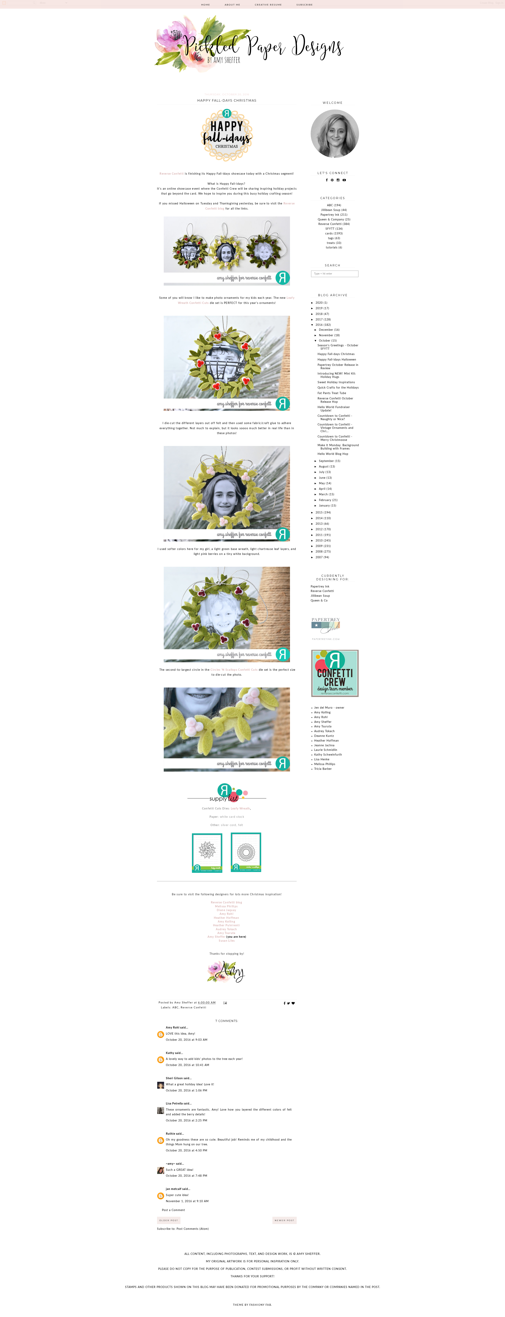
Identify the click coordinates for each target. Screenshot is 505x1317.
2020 (320, 303)
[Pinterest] (332, 180)
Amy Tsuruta (226, 933)
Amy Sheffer (216, 937)
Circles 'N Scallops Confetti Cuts (234, 670)
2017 (320, 319)
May (322, 483)
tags (331, 238)
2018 (320, 314)
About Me (232, 5)
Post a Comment (173, 1210)
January (325, 505)
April (322, 489)
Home (205, 5)
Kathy (170, 1053)
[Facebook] (327, 180)
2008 (320, 551)
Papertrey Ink (330, 215)
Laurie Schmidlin (325, 750)
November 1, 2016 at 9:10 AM (187, 1201)
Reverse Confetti (172, 173)
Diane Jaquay (226, 910)
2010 (320, 540)
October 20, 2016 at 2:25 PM (186, 1120)
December (326, 330)
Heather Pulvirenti (226, 925)
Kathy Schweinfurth (328, 754)
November (326, 335)
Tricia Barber (323, 769)
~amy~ (170, 1163)
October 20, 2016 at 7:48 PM (186, 1176)
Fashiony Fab (260, 1305)
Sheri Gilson (174, 1078)
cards (329, 233)
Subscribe (304, 5)
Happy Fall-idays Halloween (337, 359)
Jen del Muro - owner (329, 707)
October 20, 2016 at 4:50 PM (186, 1150)
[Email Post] (225, 1002)
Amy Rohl (226, 914)
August (324, 466)
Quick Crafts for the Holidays (338, 387)
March (324, 494)
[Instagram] (338, 180)
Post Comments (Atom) (193, 1229)
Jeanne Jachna (324, 745)
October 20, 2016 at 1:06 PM (186, 1090)
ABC (175, 1007)
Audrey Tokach (226, 929)
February (325, 500)
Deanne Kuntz (324, 736)
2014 (320, 518)
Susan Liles (227, 941)
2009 (320, 546)
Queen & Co (319, 600)
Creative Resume (268, 5)
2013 (320, 524)
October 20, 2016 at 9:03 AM (187, 1040)
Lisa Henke (321, 759)
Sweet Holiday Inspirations (336, 382)
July (322, 472)
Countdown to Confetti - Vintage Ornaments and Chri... (336, 428)
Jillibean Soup (330, 210)
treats (331, 243)
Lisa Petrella (174, 1103)
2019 (320, 308)
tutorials (332, 247)
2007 (320, 557)
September (327, 461)
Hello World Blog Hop (333, 454)
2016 (320, 325)
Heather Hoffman (226, 918)
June (322, 478)
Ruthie (170, 1133)
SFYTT (330, 229)
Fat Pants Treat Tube (332, 393)
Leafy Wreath (240, 808)
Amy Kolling (226, 921)
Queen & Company (331, 219)
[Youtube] (344, 180)
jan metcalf (173, 1189)
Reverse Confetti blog (226, 902)
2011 (320, 535)
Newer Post (284, 1220)
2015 (320, 512)
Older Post (168, 1220)
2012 (320, 529)
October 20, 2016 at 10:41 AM (187, 1065)
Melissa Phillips (226, 906)
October (325, 340)
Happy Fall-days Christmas (336, 354)
